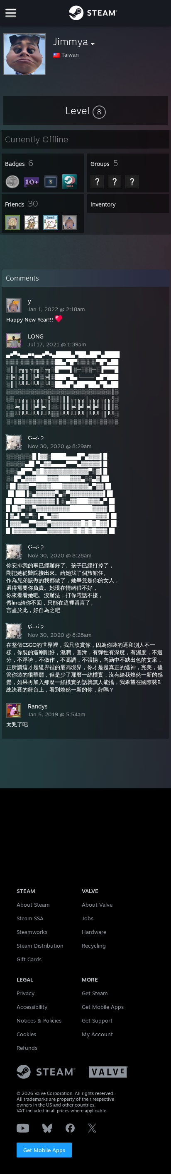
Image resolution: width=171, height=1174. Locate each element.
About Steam (33, 904)
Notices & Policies (39, 1020)
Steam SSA (30, 918)
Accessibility (32, 1007)
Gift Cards (29, 959)
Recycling (94, 945)
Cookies (26, 1034)
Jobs (87, 918)
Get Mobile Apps (44, 1150)
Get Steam (95, 993)
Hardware (94, 932)
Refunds (27, 1047)
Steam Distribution (40, 945)
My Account (97, 1034)
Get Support (97, 1020)
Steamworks (32, 932)
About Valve (97, 904)
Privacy (25, 993)
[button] (85, 110)
